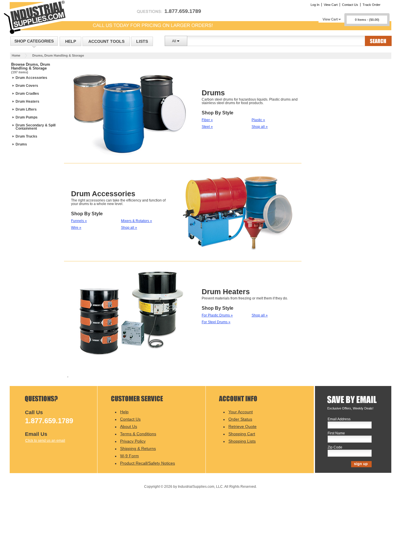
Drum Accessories (31, 78)
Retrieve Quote (242, 426)
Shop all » (260, 127)
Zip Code (335, 447)
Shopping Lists (242, 441)
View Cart (331, 4)
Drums (21, 144)
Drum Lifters (26, 109)
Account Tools (106, 41)
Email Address (339, 419)
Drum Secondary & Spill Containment (35, 127)
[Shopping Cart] (331, 17)
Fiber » (207, 120)
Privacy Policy (133, 441)
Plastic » (258, 120)
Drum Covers (27, 86)
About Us (128, 426)
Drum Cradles (27, 94)
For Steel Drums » (216, 322)
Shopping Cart (241, 433)
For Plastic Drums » (217, 315)
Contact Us (350, 4)
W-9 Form (129, 455)
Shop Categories (34, 41)
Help (70, 41)
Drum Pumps (27, 117)
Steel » (207, 127)
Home (16, 55)
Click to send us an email (45, 441)
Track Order (371, 4)
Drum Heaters (27, 101)
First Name (336, 433)
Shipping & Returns (138, 448)
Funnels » (79, 221)
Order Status (240, 419)
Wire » (76, 228)
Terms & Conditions (138, 433)
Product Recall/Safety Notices (147, 463)
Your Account (240, 411)
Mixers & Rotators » (136, 221)
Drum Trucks (26, 136)
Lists (142, 41)
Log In (315, 4)
